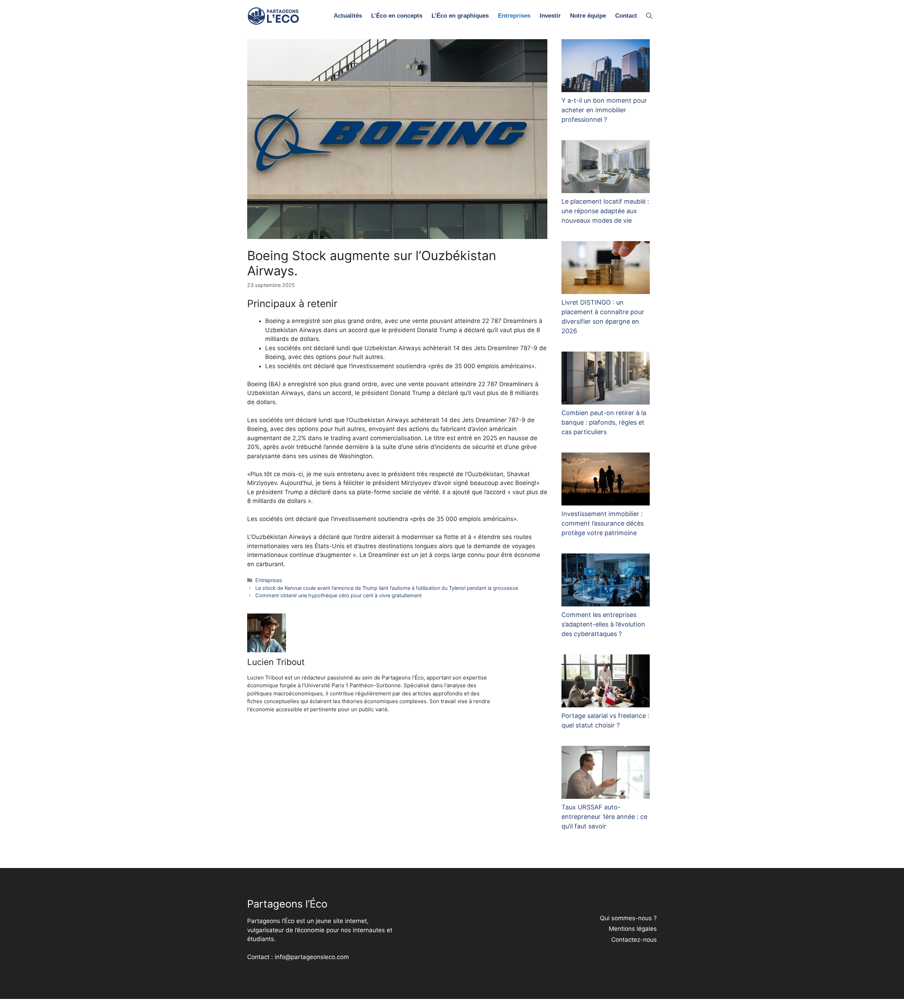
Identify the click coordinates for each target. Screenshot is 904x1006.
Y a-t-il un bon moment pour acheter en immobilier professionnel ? (604, 110)
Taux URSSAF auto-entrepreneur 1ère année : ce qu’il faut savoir (604, 816)
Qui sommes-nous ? (628, 918)
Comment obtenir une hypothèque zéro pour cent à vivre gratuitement (338, 595)
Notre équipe (588, 15)
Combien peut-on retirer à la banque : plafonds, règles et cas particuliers (603, 422)
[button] (649, 16)
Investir (550, 15)
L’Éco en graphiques (460, 15)
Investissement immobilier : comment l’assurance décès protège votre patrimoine (602, 523)
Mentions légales (633, 928)
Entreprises (514, 15)
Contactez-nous (634, 939)
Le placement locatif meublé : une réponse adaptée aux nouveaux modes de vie (605, 211)
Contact (626, 15)
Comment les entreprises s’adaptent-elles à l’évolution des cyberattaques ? (603, 624)
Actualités (348, 15)
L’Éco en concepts (396, 15)
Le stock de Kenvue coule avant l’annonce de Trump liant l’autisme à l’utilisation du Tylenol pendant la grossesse (386, 588)
